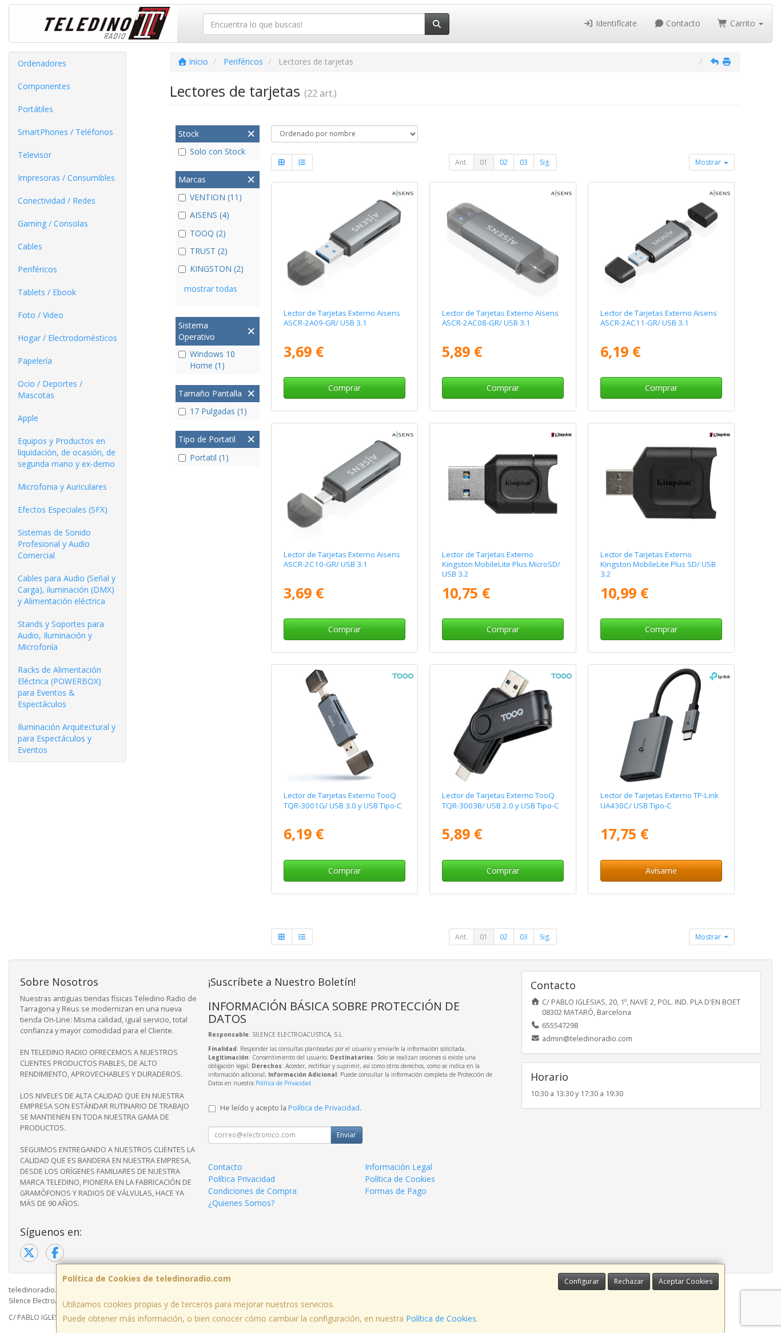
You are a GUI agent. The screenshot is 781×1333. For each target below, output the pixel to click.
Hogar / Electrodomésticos (67, 337)
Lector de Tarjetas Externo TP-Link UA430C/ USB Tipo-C (659, 800)
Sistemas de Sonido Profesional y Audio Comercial (54, 544)
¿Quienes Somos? (241, 1202)
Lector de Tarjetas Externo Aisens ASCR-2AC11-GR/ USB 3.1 (658, 318)
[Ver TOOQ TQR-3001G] (344, 725)
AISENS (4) (209, 214)
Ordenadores (42, 63)
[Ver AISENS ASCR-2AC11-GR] (661, 243)
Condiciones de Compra (252, 1190)
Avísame (661, 870)
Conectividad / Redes (56, 200)
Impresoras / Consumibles (66, 177)
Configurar (581, 1281)
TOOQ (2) (208, 233)
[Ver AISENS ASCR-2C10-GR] (344, 484)
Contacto (682, 23)
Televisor (34, 154)
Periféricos (37, 269)
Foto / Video (40, 315)
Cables (30, 246)
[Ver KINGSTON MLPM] (502, 484)
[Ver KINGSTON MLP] (661, 484)
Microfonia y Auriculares (62, 486)
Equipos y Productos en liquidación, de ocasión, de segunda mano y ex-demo (66, 452)
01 (484, 162)
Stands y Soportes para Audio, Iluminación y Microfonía (61, 635)
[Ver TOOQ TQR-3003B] (502, 725)
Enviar (346, 1135)
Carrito (743, 23)
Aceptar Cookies (685, 1281)
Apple (28, 417)
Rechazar (629, 1281)
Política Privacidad (241, 1178)
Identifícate (615, 23)
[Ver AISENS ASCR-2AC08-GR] (502, 243)
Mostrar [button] (709, 162)
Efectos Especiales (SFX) (62, 509)
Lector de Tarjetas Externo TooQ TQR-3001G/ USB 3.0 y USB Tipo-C (343, 800)
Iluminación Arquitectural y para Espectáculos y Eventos (66, 738)
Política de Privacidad (283, 1083)
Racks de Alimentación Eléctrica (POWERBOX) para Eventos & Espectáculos (59, 686)
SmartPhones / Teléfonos (65, 131)
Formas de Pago (396, 1190)
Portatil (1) (209, 457)
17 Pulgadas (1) (218, 411)
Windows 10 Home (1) (212, 359)
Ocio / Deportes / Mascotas (50, 389)
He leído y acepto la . (290, 1108)
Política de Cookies (441, 1318)
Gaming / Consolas (53, 223)
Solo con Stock (217, 151)
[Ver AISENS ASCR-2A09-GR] (344, 243)
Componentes (44, 86)
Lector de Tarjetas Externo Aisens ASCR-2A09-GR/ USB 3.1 (342, 318)
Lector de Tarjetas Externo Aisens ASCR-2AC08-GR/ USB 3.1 (500, 318)
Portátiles (35, 109)
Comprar (344, 387)
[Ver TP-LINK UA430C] (661, 725)
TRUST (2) (209, 250)
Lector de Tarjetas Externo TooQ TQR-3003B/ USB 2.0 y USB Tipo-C (500, 800)
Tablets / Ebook (47, 292)
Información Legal (398, 1166)
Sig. (545, 162)
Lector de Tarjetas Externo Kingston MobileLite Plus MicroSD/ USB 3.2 (501, 564)
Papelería (35, 360)
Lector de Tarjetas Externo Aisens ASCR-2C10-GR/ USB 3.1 (342, 559)
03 (524, 162)
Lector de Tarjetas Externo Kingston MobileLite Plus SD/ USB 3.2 (658, 564)
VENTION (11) (216, 197)
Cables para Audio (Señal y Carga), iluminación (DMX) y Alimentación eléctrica (66, 589)
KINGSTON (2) (217, 268)
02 (504, 162)
